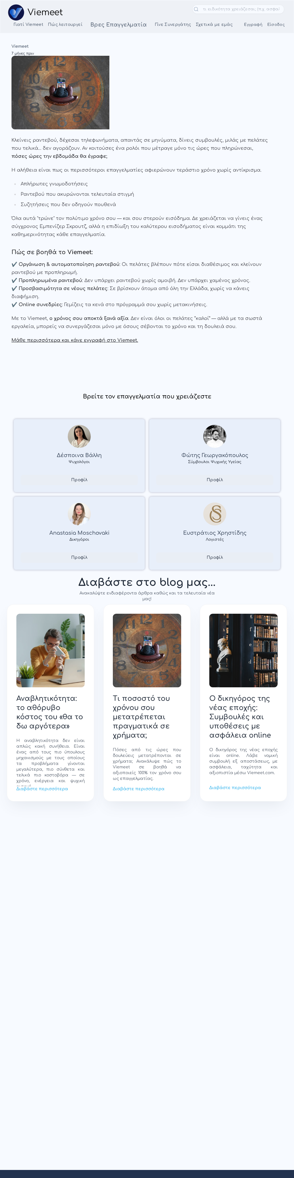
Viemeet (20, 46)
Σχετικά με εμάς (214, 24)
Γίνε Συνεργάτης (173, 24)
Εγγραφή (253, 25)
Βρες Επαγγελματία (118, 25)
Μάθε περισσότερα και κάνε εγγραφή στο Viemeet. (74, 340)
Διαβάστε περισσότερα (42, 789)
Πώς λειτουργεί (65, 24)
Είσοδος (276, 25)
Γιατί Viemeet (28, 24)
